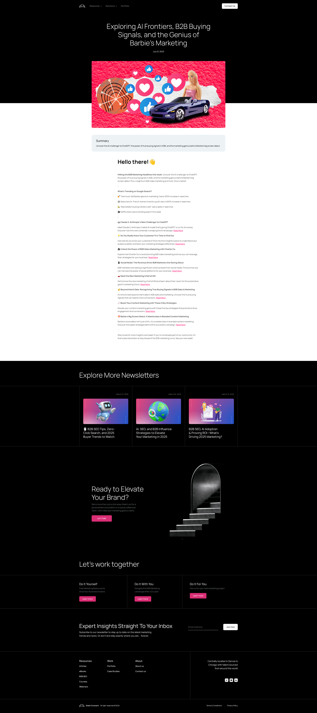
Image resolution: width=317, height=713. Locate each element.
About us (139, 666)
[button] (96, 6)
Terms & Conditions (214, 705)
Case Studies (113, 671)
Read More (178, 230)
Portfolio (125, 6)
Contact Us (230, 6)
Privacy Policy (232, 705)
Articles (82, 666)
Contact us (140, 671)
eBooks (82, 671)
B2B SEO (83, 676)
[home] (82, 6)
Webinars (83, 686)
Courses (83, 681)
